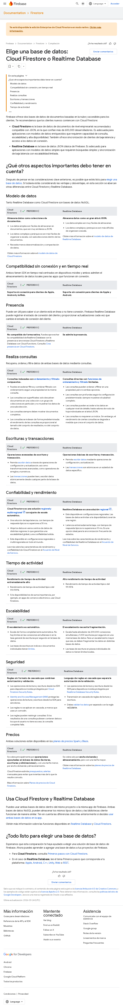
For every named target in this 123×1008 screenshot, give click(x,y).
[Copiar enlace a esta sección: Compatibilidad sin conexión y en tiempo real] (91, 266)
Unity (51, 862)
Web (57, 862)
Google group (90, 928)
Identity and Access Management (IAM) (29, 696)
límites (31, 648)
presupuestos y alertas (39, 771)
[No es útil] (114, 43)
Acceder (115, 3)
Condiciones (9, 994)
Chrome (7, 967)
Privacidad (23, 994)
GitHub (7, 935)
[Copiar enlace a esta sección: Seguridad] (27, 662)
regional (104, 509)
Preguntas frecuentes (93, 942)
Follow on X (48, 930)
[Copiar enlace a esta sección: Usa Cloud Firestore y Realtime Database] (98, 799)
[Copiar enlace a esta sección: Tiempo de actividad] (46, 563)
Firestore (37, 13)
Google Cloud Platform (14, 976)
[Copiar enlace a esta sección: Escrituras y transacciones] (57, 439)
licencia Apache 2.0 (50, 891)
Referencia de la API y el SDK (17, 921)
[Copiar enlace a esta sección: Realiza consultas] (40, 357)
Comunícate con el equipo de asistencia (97, 917)
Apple (28, 862)
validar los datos (81, 704)
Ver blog (47, 920)
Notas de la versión (92, 933)
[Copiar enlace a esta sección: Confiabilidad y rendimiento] (60, 493)
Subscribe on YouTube (53, 934)
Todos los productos (13, 981)
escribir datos (24, 462)
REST (65, 862)
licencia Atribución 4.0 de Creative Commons (95, 888)
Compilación (54, 43)
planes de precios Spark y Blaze (70, 741)
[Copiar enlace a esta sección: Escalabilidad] (33, 611)
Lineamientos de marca (94, 938)
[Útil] (110, 43)
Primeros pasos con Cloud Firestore (67, 853)
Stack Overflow (90, 923)
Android (37, 862)
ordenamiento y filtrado (46, 379)
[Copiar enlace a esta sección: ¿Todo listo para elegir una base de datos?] (99, 836)
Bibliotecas (9, 930)
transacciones (20, 476)
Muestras (8, 926)
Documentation (15, 13)
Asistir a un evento (52, 939)
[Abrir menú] (5, 3)
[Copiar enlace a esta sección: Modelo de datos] (39, 196)
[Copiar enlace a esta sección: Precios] (23, 735)
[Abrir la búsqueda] (77, 3)
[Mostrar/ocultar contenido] (26, 75)
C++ (45, 862)
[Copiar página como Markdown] (19, 66)
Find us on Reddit (51, 925)
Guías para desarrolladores (16, 916)
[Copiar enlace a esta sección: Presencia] (27, 305)
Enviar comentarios (103, 51)
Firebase (10, 43)
